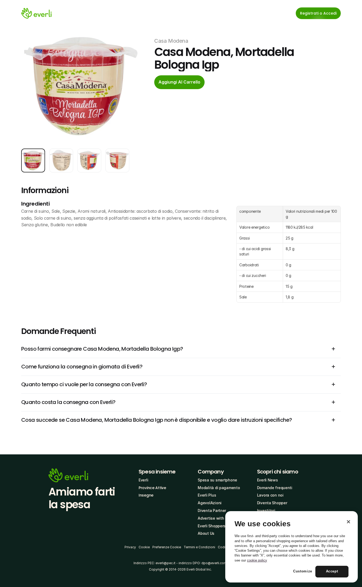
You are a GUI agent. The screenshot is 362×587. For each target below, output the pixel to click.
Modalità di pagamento (219, 487)
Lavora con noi (270, 495)
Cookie (144, 547)
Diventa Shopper (272, 503)
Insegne (146, 495)
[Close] (348, 522)
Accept (332, 571)
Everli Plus (207, 495)
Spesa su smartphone (217, 480)
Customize (302, 571)
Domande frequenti (274, 487)
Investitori (266, 510)
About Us (206, 533)
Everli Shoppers (212, 526)
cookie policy (257, 560)
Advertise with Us (213, 518)
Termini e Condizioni (199, 547)
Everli (143, 480)
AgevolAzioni (210, 503)
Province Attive (152, 487)
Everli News (267, 480)
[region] (291, 547)
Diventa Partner (212, 510)
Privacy (130, 547)
